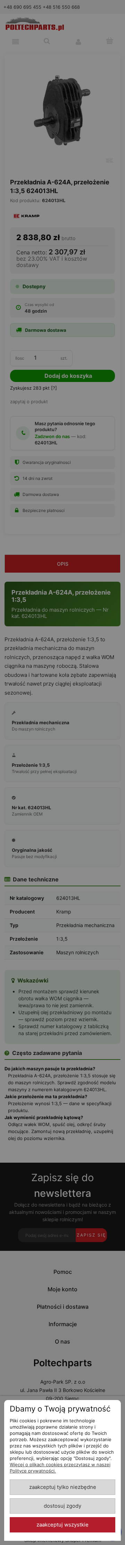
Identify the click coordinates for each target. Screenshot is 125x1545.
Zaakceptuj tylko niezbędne (62, 1487)
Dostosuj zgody (62, 1506)
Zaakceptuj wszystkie (62, 1525)
